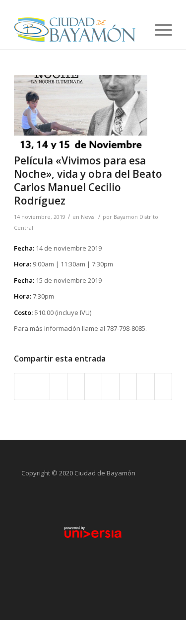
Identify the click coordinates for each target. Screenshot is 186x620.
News (87, 216)
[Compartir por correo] (163, 386)
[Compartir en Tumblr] (110, 386)
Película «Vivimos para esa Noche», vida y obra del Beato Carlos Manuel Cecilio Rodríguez (88, 181)
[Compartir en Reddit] (145, 386)
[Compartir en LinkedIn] (93, 386)
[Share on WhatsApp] (58, 386)
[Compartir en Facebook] (23, 386)
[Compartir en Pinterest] (75, 386)
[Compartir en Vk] (128, 386)
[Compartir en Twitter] (40, 386)
